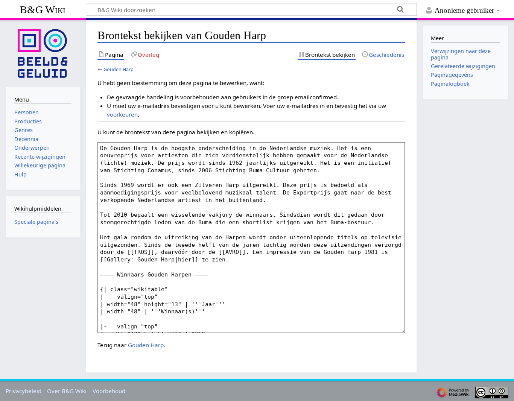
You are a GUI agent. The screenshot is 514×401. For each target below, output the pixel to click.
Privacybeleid (23, 391)
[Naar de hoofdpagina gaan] (43, 52)
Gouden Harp (118, 69)
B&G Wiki (42, 9)
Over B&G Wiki (67, 391)
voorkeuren (122, 114)
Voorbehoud (109, 391)
